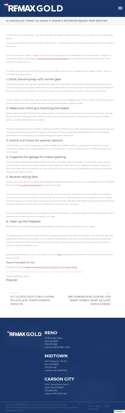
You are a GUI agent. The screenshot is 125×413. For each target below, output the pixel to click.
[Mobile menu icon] (120, 8)
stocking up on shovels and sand (53, 58)
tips (59, 254)
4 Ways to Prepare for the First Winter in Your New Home (50, 267)
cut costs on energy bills (30, 185)
